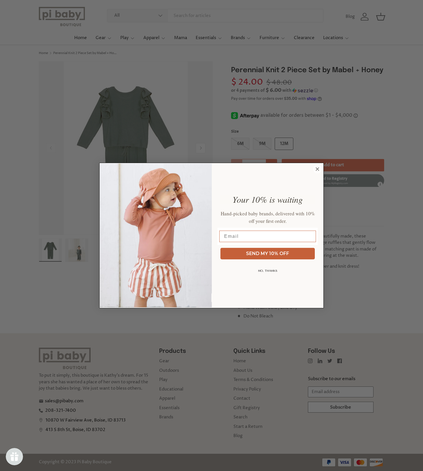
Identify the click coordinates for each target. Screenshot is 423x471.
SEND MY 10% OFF (267, 253)
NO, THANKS (267, 271)
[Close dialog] (317, 169)
